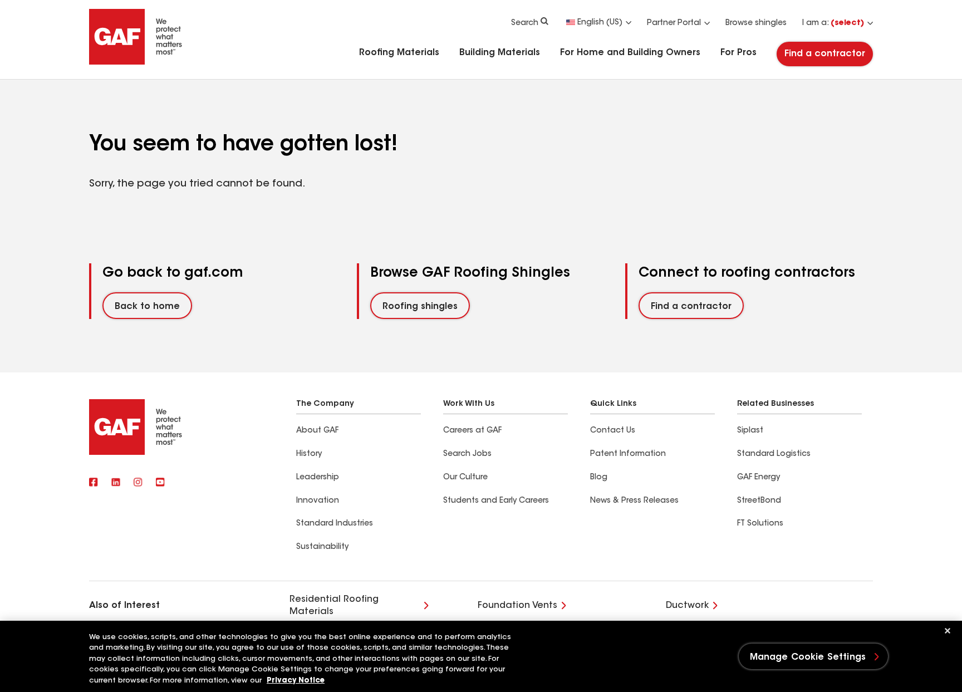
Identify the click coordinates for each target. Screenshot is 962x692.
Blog (598, 478)
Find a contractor (824, 54)
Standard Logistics (774, 454)
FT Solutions (760, 524)
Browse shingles (756, 23)
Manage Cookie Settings (808, 657)
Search (524, 23)
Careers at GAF (472, 431)
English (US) (599, 23)
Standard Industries (334, 524)
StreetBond (759, 501)
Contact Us (612, 431)
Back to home (147, 306)
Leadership (317, 478)
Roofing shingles (420, 306)
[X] (115, 483)
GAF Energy (758, 478)
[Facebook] (93, 483)
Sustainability (322, 547)
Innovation (317, 501)
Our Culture (465, 478)
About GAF (317, 431)
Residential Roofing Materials (334, 605)
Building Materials (499, 52)
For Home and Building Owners (630, 52)
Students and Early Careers (496, 501)
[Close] (947, 631)
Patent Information (628, 454)
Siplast (750, 431)
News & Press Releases (634, 501)
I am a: (833, 23)
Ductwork (687, 605)
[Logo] (136, 62)
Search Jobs (467, 454)
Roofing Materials (399, 52)
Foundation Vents (517, 605)
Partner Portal (674, 23)
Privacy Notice (296, 680)
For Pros (738, 52)
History (309, 454)
